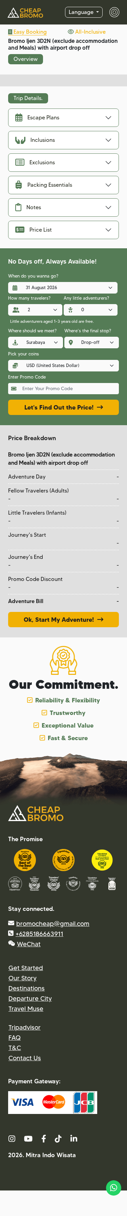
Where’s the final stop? (87, 330)
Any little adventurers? (86, 298)
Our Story (22, 978)
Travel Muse (25, 1009)
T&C (14, 1048)
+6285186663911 (39, 934)
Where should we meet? (32, 330)
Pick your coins (23, 353)
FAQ (14, 1038)
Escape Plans (43, 117)
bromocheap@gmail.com (52, 924)
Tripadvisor (24, 1027)
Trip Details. (28, 98)
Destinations (26, 988)
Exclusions (42, 162)
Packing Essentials (49, 185)
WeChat (29, 944)
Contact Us (24, 1058)
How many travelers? (29, 298)
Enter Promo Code (27, 377)
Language (82, 12)
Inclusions (42, 140)
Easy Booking (29, 32)
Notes (33, 207)
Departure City (30, 998)
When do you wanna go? (33, 276)
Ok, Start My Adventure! (60, 619)
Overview (26, 59)
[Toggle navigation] (111, 12)
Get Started (25, 968)
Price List (40, 230)
